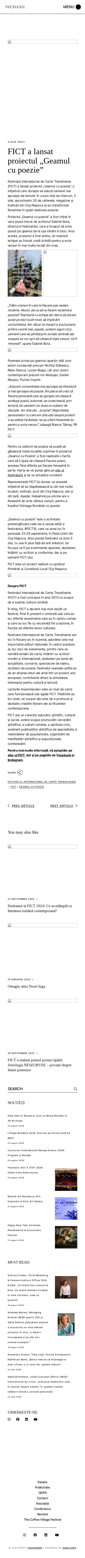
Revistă (42, 1514)
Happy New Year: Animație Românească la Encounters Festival (24, 1230)
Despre (42, 1482)
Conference (42, 1509)
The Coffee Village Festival (42, 1519)
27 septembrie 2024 (21, 899)
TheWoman (34, 1547)
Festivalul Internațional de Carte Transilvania (42, 781)
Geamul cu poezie (31, 786)
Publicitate (42, 1487)
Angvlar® (69, 1547)
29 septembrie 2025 (21, 1053)
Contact (42, 1498)
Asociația (42, 1503)
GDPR (43, 1493)
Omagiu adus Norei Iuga (26, 986)
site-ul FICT (16, 755)
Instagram (15, 760)
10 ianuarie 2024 (19, 979)
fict (13, 786)
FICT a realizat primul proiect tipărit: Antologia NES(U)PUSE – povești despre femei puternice (39, 1065)
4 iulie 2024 (16, 142)
